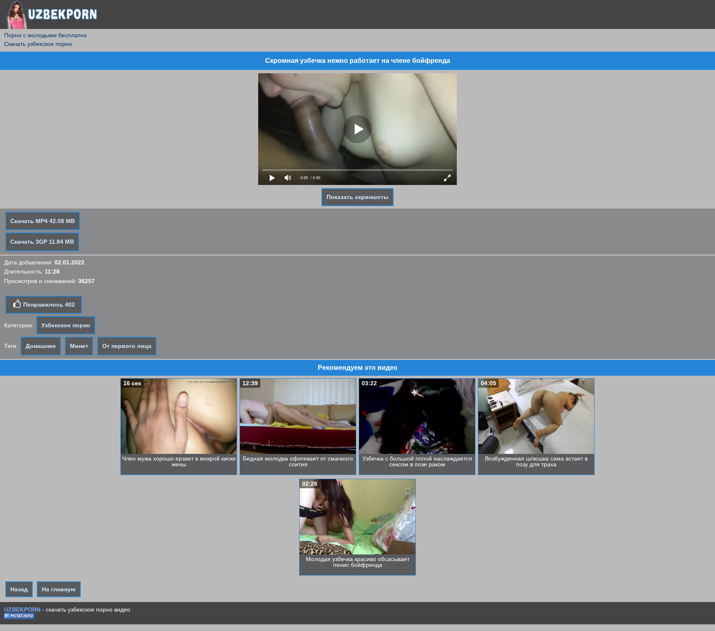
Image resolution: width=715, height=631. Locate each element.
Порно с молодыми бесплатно (45, 35)
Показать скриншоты (357, 197)
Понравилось (48, 304)
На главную (59, 589)
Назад (19, 589)
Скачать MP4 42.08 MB (42, 221)
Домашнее (41, 346)
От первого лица (126, 346)
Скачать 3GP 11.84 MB (42, 241)
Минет (79, 346)
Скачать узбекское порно (38, 44)
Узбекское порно (65, 325)
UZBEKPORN (22, 609)
